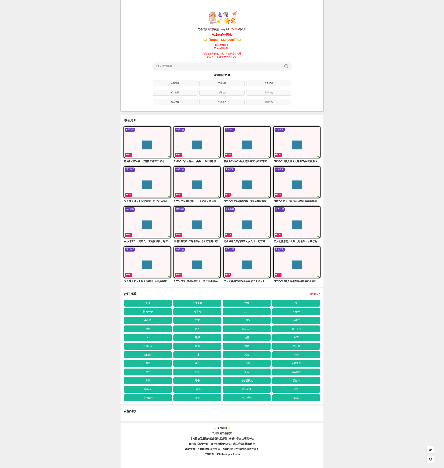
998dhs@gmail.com (228, 454)
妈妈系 (148, 389)
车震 (148, 380)
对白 (197, 371)
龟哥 (296, 354)
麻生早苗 (296, 328)
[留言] (430, 449)
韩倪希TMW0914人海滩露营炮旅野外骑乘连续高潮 (251, 161)
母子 (197, 380)
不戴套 (197, 389)
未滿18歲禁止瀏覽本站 (241, 438)
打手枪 (197, 311)
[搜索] (286, 65)
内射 (246, 346)
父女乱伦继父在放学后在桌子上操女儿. (245, 281)
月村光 (246, 320)
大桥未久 (247, 328)
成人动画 (296, 371)
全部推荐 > (315, 293)
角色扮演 (296, 363)
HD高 (247, 363)
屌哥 (197, 397)
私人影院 (175, 92)
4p (148, 337)
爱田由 (296, 346)
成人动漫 (175, 102)
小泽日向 (148, 397)
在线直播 (175, 83)
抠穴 (246, 371)
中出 (197, 354)
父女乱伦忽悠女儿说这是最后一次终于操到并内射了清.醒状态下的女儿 (312, 241)
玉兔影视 (269, 83)
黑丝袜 (296, 380)
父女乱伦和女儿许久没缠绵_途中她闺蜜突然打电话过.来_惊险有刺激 (161, 281)
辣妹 (197, 363)
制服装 (148, 354)
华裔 (296, 337)
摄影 (197, 346)
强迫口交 (148, 346)
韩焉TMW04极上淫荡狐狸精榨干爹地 (144, 161)
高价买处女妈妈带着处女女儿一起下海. (245, 241)
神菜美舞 (197, 303)
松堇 (246, 337)
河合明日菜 (247, 380)
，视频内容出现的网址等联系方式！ (239, 449)
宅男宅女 (222, 92)
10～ (246, 311)
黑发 (246, 354)
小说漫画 (222, 102)
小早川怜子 (148, 320)
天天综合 (269, 92)
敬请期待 (269, 102)
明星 (148, 328)
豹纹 (148, 303)
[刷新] (430, 459)
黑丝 (148, 371)
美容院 (296, 320)
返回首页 (222, 75)
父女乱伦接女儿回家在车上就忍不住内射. (146, 201)
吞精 (246, 303)
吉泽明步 (247, 389)
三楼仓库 (222, 83)
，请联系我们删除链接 (242, 443)
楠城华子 (148, 311)
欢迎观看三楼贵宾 (222, 433)
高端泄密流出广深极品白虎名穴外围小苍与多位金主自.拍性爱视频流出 (212, 241)
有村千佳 (247, 397)
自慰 (148, 363)
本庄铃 (296, 311)
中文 (197, 320)
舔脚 (197, 337)
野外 (197, 328)
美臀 (296, 389)
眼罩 (296, 397)
